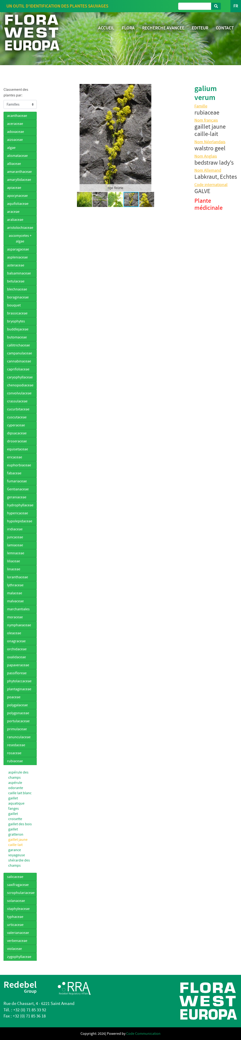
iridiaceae (15, 529)
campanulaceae (19, 353)
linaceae (13, 569)
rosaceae (14, 753)
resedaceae (16, 745)
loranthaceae (17, 577)
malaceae (14, 593)
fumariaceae (17, 481)
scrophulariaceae (21, 892)
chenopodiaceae (20, 385)
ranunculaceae (19, 737)
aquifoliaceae (17, 203)
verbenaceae (17, 940)
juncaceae (15, 537)
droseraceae (17, 441)
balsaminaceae (19, 273)
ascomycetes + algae (20, 238)
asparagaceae (18, 249)
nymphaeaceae (19, 625)
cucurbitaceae (18, 409)
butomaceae (17, 337)
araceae (13, 211)
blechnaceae (17, 289)
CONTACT (225, 28)
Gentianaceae (18, 489)
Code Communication (143, 1033)
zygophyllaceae (19, 956)
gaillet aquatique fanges (16, 803)
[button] (48, 137)
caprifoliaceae (18, 369)
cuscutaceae (17, 417)
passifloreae (17, 673)
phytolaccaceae (19, 681)
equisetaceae (17, 449)
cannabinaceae (19, 361)
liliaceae (13, 561)
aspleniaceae (17, 257)
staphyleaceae (18, 908)
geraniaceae (16, 497)
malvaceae (15, 601)
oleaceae (14, 633)
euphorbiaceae (19, 465)
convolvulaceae (19, 393)
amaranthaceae (19, 171)
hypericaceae (17, 513)
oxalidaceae (16, 657)
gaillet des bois (20, 824)
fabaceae (14, 473)
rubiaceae (15, 761)
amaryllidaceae (19, 179)
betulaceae (15, 281)
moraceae (15, 617)
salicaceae (15, 876)
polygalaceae (17, 705)
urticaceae (15, 924)
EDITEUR (200, 28)
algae (11, 147)
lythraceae (15, 585)
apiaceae (14, 187)
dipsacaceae (17, 433)
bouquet (14, 305)
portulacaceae (18, 721)
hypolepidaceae (19, 521)
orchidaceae (17, 649)
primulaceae (17, 729)
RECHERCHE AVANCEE (163, 28)
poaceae (13, 697)
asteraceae (15, 265)
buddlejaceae (17, 329)
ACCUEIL (106, 28)
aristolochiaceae (20, 227)
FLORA (128, 28)
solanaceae (16, 900)
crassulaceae (17, 401)
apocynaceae (17, 195)
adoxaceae (15, 131)
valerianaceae (18, 932)
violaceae (14, 948)
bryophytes (16, 321)
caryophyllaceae (20, 377)
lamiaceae (15, 545)
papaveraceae (18, 665)
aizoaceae (15, 139)
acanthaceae (17, 115)
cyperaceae (16, 425)
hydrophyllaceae (20, 505)
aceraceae (15, 123)
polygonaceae (18, 713)
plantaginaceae (19, 689)
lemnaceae (15, 553)
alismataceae (17, 155)
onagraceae (16, 641)
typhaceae (15, 916)
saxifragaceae (18, 884)
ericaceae (14, 457)
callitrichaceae (18, 345)
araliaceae (15, 219)
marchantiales (18, 609)
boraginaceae (18, 297)
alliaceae (14, 163)
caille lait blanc (20, 793)
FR (235, 6)
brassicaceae (17, 313)
